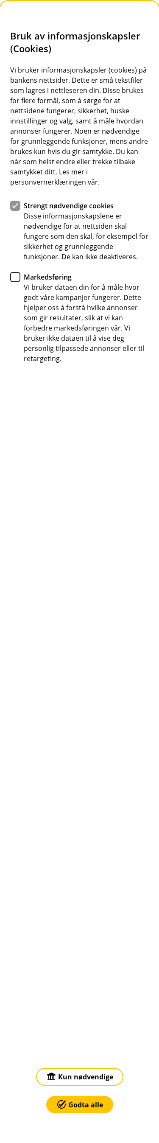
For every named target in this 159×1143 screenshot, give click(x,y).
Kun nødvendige (85, 1076)
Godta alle (85, 1104)
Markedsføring (48, 277)
